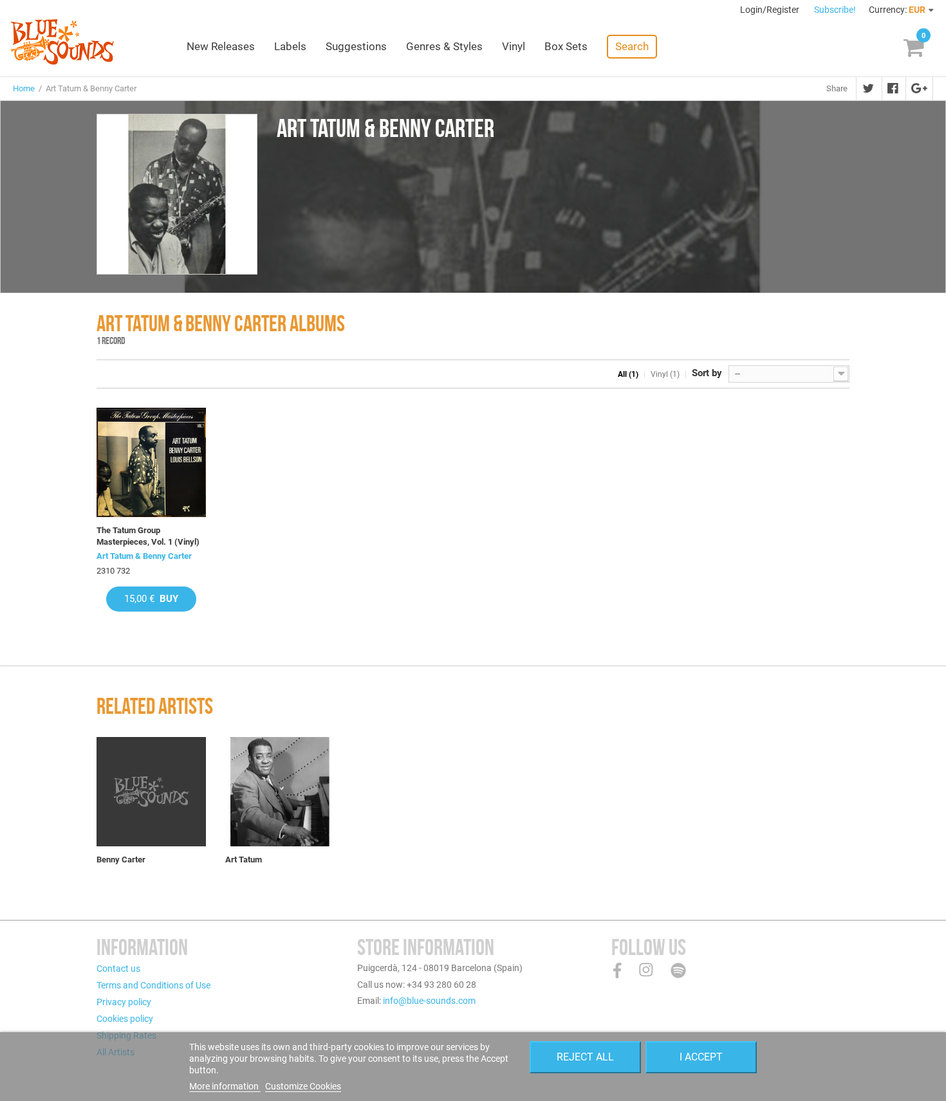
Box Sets (566, 46)
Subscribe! (835, 10)
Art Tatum (243, 859)
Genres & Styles (444, 46)
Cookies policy (125, 1019)
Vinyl (513, 46)
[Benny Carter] (151, 791)
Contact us (118, 968)
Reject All (585, 1057)
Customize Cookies (303, 1086)
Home (24, 88)
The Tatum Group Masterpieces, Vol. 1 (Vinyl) (148, 536)
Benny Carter (121, 859)
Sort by (707, 373)
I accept (701, 1057)
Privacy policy (124, 1002)
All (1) (628, 374)
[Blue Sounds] (62, 42)
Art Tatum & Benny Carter (144, 556)
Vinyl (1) (665, 374)
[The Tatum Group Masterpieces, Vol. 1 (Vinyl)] (151, 462)
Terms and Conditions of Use (153, 985)
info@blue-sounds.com (429, 1001)
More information (225, 1086)
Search (632, 46)
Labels (290, 46)
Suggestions (356, 46)
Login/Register (770, 10)
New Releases (221, 46)
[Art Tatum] (280, 791)
